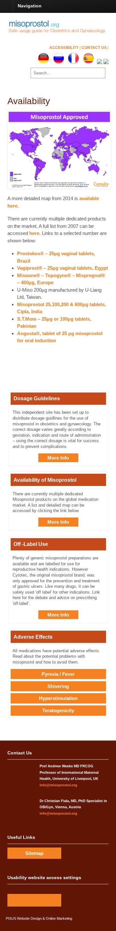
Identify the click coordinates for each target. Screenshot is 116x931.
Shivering (58, 686)
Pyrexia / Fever (58, 674)
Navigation (30, 5)
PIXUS (11, 918)
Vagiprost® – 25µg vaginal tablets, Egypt (62, 268)
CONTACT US (95, 47)
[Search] (99, 72)
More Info (58, 458)
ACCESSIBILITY (64, 47)
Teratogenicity (58, 710)
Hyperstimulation (58, 698)
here (34, 233)
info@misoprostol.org (58, 785)
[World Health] (61, 32)
